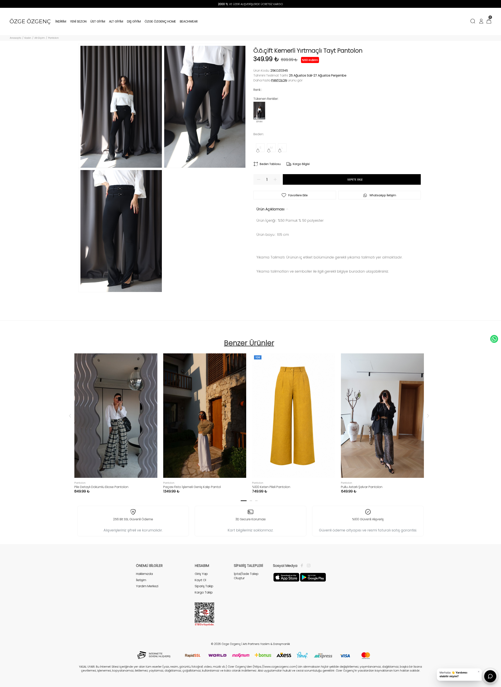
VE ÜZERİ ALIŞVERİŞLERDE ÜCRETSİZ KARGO (250, 4)
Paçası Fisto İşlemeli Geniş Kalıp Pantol (192, 487)
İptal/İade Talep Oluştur (246, 576)
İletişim (141, 580)
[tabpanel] (115, 419)
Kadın (27, 38)
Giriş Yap (201, 574)
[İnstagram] (307, 565)
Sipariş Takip (204, 586)
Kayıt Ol (200, 580)
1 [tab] (244, 500)
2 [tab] (251, 500)
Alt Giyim (39, 38)
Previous (70, 415)
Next (428, 415)
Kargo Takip (204, 592)
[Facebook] (303, 565)
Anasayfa (15, 38)
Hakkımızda (144, 574)
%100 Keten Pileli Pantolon (271, 487)
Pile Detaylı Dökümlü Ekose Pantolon (101, 487)
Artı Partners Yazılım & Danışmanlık (266, 644)
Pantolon (53, 38)
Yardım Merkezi (147, 586)
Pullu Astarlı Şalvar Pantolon (361, 487)
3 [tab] (256, 500)
